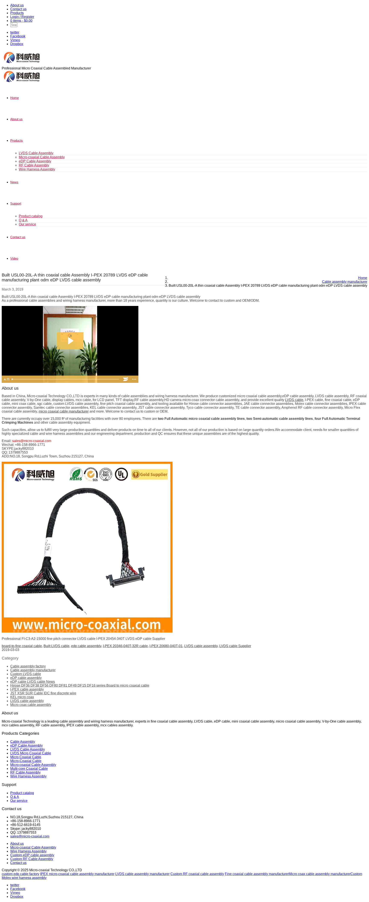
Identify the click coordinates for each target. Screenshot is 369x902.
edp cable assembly (86, 646)
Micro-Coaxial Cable (25, 761)
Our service (27, 224)
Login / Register (22, 17)
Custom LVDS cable (25, 674)
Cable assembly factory (28, 666)
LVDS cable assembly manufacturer (142, 874)
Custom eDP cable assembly (32, 855)
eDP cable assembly (26, 678)
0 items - (21, 20)
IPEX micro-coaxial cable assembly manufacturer (77, 874)
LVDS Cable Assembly (36, 153)
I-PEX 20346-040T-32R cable (125, 646)
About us (17, 5)
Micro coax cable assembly (30, 705)
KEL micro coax (22, 697)
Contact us (18, 9)
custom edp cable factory (20, 874)
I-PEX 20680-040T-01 (166, 646)
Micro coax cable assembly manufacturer (319, 874)
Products (17, 13)
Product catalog (30, 216)
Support (15, 203)
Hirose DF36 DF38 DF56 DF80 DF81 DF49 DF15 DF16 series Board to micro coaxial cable (79, 685)
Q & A (23, 220)
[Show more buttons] (134, 379)
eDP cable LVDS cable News (32, 681)
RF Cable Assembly (34, 165)
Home (14, 98)
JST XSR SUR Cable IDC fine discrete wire (43, 693)
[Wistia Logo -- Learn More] (125, 379)
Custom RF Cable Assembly (31, 859)
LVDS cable (294, 400)
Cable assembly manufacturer (33, 670)
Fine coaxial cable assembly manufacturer (257, 874)
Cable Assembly (22, 741)
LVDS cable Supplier (235, 646)
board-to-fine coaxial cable (22, 646)
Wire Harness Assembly (37, 169)
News (14, 182)
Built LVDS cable (56, 646)
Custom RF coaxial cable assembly (197, 874)
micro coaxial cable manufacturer (64, 411)
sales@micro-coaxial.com (29, 836)
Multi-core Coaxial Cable (29, 768)
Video (14, 258)
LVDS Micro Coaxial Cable (30, 753)
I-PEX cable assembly (27, 689)
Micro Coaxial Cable (25, 757)
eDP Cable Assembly (35, 161)
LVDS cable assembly (201, 646)
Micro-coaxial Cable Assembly (42, 157)
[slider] (65, 379)
